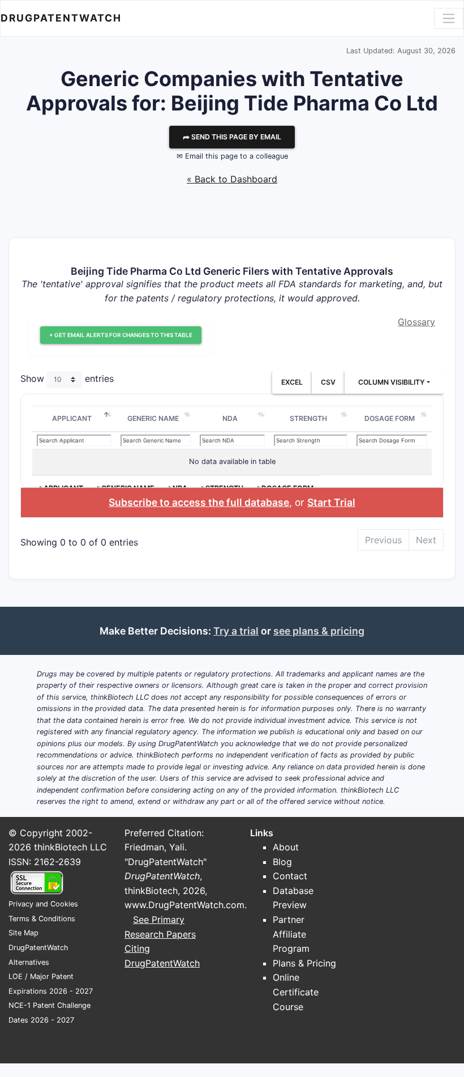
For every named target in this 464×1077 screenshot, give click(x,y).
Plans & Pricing (304, 963)
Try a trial (236, 631)
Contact (290, 876)
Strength (308, 418)
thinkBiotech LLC (70, 847)
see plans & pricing (318, 631)
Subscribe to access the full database (199, 502)
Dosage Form (389, 418)
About (286, 847)
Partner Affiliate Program (291, 934)
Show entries (67, 378)
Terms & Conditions (41, 918)
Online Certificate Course (296, 992)
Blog (282, 861)
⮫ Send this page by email (232, 137)
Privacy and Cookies (43, 904)
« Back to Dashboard (232, 179)
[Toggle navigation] (448, 18)
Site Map (23, 933)
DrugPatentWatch (61, 18)
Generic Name (153, 418)
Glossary (416, 321)
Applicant (72, 418)
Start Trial (331, 502)
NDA (230, 418)
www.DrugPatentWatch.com (184, 904)
